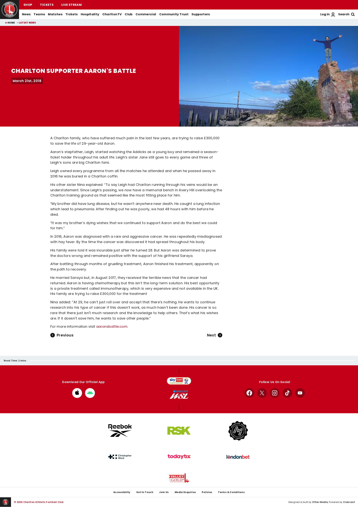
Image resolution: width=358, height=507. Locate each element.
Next (211, 335)
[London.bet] (238, 456)
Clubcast (349, 502)
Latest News (27, 22)
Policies (207, 492)
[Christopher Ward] (119, 457)
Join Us (164, 492)
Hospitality (90, 14)
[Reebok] (119, 430)
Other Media (320, 502)
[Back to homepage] (9, 9)
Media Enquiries (185, 492)
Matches (55, 14)
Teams (39, 14)
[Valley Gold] (179, 478)
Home (11, 22)
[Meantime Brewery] (238, 430)
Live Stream (71, 5)
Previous (65, 335)
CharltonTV (112, 14)
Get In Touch (144, 492)
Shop (27, 5)
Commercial (146, 14)
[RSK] (179, 430)
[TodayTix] (179, 456)
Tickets (47, 5)
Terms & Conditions (231, 492)
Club (128, 14)
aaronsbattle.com (111, 326)
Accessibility (121, 492)
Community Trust (174, 14)
